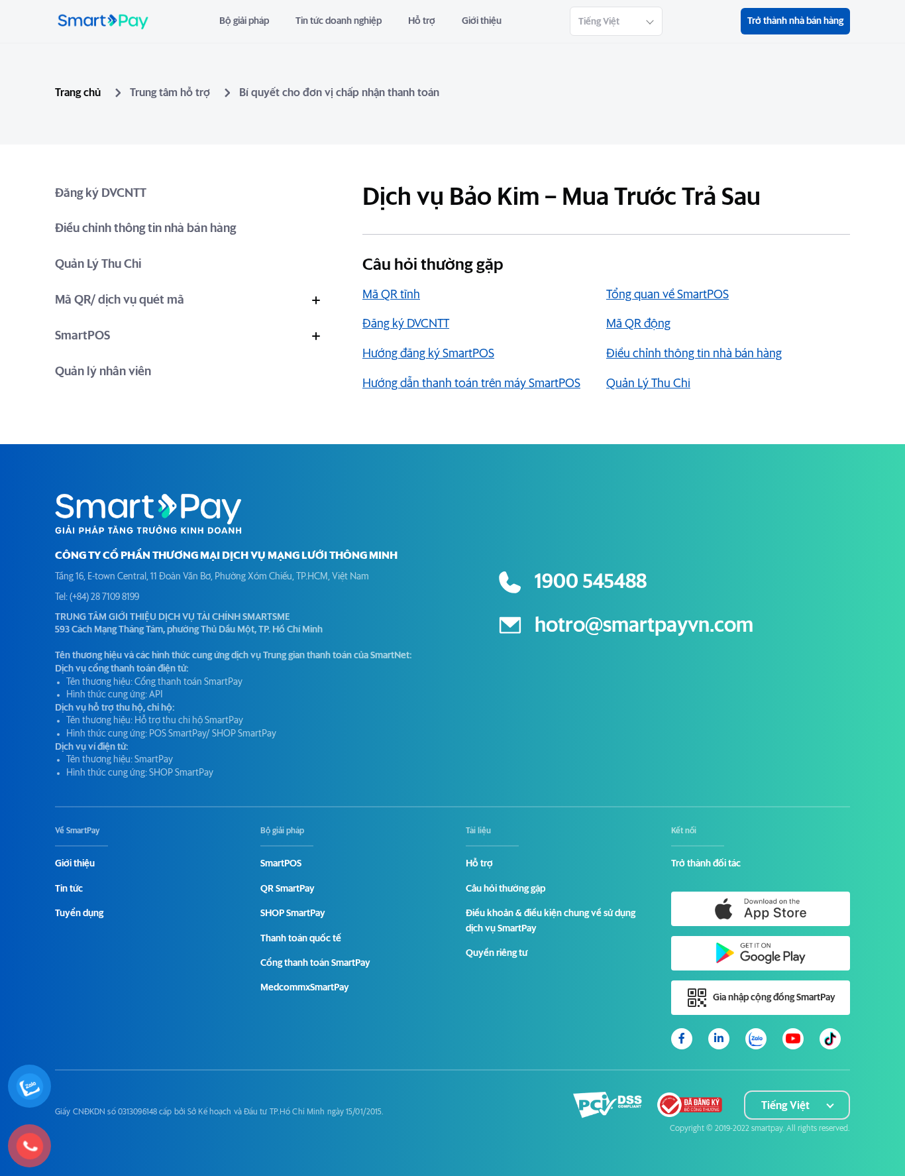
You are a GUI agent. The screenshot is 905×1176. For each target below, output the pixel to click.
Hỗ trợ (421, 21)
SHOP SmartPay (292, 913)
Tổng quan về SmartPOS (667, 295)
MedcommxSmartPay (304, 987)
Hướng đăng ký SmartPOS (428, 354)
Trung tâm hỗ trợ (170, 93)
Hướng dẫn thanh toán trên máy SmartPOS (471, 384)
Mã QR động (638, 324)
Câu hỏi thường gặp (505, 889)
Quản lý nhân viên (103, 372)
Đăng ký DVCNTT (100, 194)
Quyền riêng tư (496, 953)
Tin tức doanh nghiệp (338, 21)
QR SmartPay (287, 889)
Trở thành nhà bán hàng (795, 21)
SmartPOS (82, 336)
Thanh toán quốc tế (300, 938)
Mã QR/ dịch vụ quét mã (119, 300)
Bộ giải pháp (244, 21)
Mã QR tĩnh (391, 295)
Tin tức (69, 889)
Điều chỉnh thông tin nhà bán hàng (145, 229)
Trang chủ (78, 93)
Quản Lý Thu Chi (98, 264)
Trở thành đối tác (706, 863)
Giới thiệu (482, 21)
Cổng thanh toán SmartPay (315, 963)
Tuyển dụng (79, 913)
